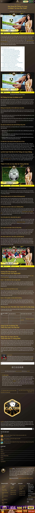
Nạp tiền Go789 (22, 493)
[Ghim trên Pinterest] (20, 367)
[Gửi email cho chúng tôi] (28, 502)
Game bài (2, 453)
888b (28, 478)
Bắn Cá (2, 449)
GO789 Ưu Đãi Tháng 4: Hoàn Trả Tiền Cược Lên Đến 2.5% (15, 435)
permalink (28, 371)
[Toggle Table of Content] (23, 47)
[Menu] (2, 1)
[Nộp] (33, 429)
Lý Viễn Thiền (23, 11)
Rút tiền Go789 (22, 495)
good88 (20, 478)
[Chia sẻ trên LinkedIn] (22, 367)
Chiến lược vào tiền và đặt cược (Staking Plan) (11, 57)
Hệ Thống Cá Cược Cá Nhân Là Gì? (8, 49)
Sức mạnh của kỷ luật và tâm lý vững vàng (11, 60)
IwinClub (31, 478)
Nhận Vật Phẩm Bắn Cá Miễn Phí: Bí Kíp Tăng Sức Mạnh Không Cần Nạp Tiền (19, 442)
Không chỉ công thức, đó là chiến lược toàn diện (11, 50)
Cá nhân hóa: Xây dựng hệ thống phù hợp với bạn (12, 52)
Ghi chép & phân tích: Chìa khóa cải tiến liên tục (11, 61)
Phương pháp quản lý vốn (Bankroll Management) (12, 56)
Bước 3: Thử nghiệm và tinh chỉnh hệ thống (11, 66)
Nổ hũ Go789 (13, 492)
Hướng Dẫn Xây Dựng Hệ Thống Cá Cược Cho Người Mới (12, 62)
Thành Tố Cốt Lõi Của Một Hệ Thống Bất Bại (10, 55)
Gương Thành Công (17, 4)
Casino (2, 451)
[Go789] (17, 1)
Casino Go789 (13, 490)
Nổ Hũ (2, 457)
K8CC (10, 479)
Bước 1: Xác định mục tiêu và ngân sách (10, 63)
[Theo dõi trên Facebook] (28, 499)
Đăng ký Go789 (22, 486)
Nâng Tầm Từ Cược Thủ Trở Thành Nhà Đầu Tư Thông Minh (13, 70)
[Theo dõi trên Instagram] (30, 499)
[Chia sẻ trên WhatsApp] (12, 367)
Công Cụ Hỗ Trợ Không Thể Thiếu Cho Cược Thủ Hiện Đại (12, 68)
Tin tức (2, 459)
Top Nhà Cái (3, 461)
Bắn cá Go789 (13, 494)
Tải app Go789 (22, 491)
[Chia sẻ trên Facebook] (14, 367)
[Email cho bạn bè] (18, 367)
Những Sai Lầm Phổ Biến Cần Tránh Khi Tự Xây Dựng (11, 67)
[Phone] (1, 363)
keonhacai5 (24, 478)
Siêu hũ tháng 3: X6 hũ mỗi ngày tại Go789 (12, 438)
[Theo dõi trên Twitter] (32, 499)
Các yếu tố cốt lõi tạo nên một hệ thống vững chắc (12, 51)
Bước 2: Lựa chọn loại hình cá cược (9, 65)
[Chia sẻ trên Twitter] (16, 367)
